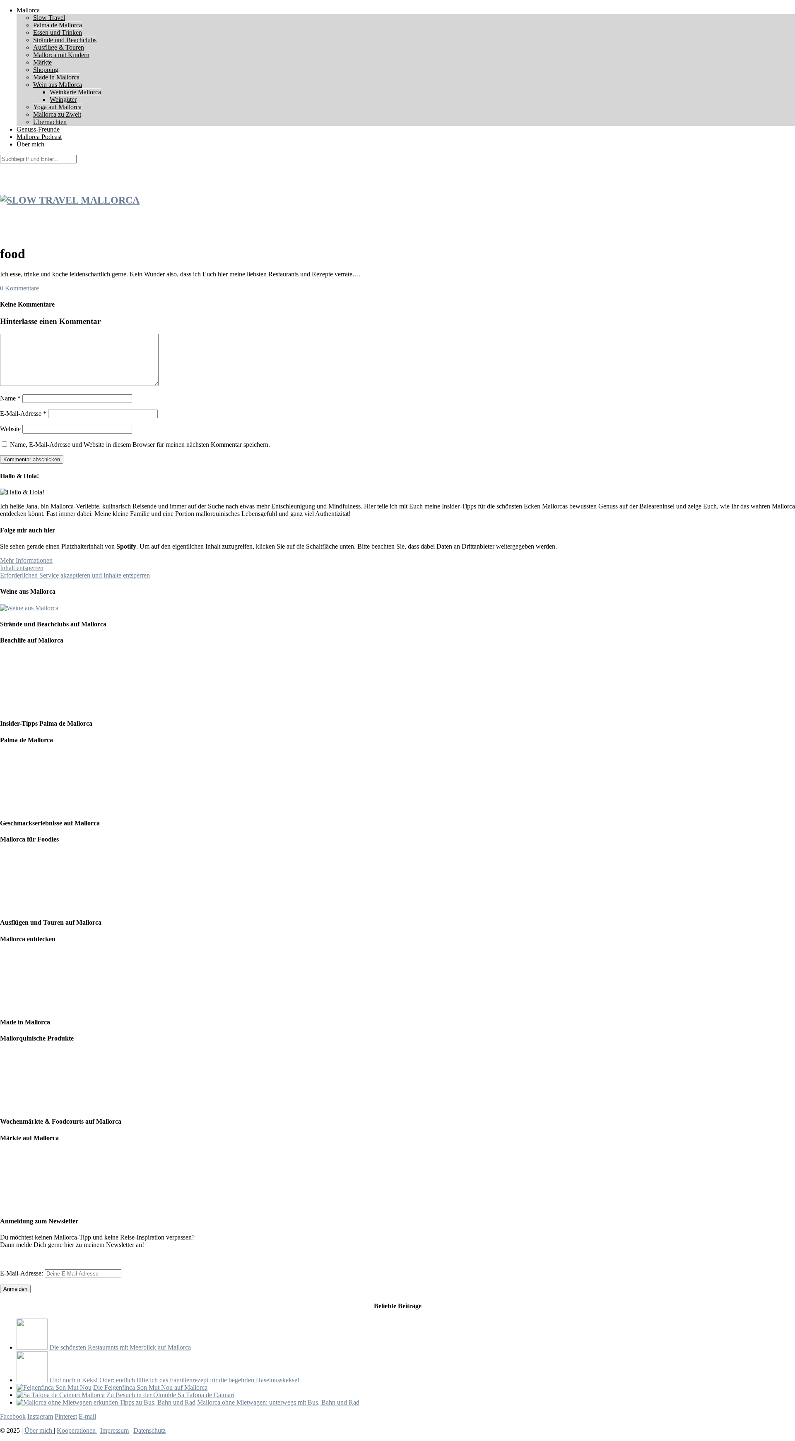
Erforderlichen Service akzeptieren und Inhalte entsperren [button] (75, 575)
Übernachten (50, 121)
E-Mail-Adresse (23, 413)
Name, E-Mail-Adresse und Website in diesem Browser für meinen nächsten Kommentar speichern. (140, 444)
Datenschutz (149, 1430)
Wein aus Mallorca (57, 84)
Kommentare (19, 288)
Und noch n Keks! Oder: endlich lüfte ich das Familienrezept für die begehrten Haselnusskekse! (174, 1379)
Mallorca (28, 10)
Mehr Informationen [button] (26, 560)
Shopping (45, 69)
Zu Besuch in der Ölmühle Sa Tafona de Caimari (170, 1394)
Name (10, 398)
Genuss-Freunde (38, 129)
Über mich (30, 144)
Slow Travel (49, 17)
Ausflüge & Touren (58, 47)
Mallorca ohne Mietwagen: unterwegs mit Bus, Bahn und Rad (278, 1402)
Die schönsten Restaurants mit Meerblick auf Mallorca (120, 1347)
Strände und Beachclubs (64, 39)
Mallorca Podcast (39, 136)
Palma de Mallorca (57, 25)
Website (10, 428)
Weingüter (63, 99)
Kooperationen (77, 1430)
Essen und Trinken (57, 32)
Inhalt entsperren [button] (21, 567)
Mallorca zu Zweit (57, 114)
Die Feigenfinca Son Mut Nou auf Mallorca (150, 1387)
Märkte (42, 62)
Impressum (114, 1430)
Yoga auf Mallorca (57, 106)
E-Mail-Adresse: (22, 1273)
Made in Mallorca (56, 77)
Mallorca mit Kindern (61, 54)
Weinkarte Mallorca (75, 92)
